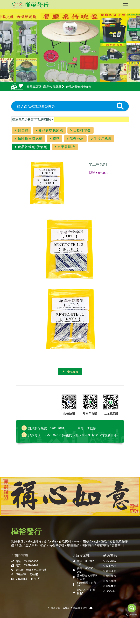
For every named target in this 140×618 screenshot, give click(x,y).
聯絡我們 (111, 586)
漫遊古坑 (111, 590)
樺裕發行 (55, 607)
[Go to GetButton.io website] (131, 615)
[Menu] (125, 6)
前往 (33, 574)
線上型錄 (111, 566)
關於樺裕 (111, 576)
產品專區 (111, 561)
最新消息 (111, 571)
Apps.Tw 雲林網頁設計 (75, 607)
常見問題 (71, 372)
